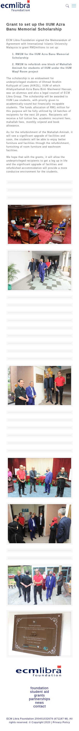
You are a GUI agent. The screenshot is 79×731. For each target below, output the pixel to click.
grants (39, 695)
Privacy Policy (61, 722)
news (39, 703)
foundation (39, 688)
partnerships (39, 699)
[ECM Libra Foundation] (15, 5)
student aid (39, 692)
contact (39, 706)
